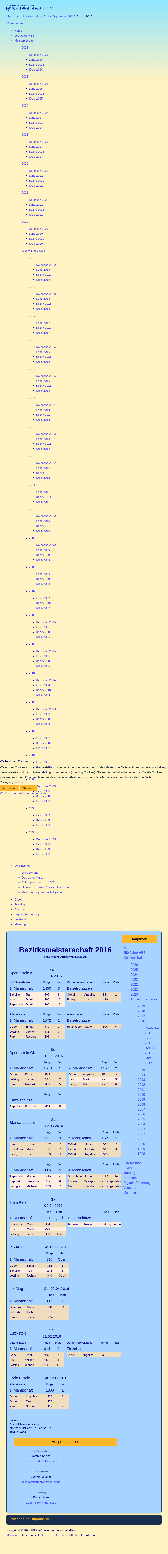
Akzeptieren (9, 788)
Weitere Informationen (14, 793)
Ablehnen (28, 788)
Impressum (38, 793)
